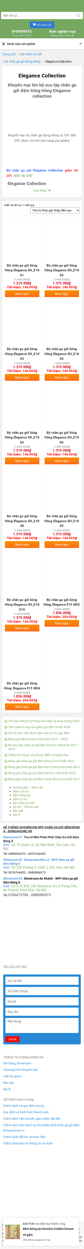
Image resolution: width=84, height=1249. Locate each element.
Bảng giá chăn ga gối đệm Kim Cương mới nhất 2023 (44, 767)
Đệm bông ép (22, 795)
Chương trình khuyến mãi (20, 1069)
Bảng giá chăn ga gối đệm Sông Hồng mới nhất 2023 (44, 779)
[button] (42, 25)
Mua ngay (22, 293)
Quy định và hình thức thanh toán (26, 1112)
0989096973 (21, 33)
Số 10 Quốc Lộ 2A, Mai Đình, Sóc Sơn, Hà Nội (39, 847)
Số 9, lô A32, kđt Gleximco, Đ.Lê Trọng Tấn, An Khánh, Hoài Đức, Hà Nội (40, 888)
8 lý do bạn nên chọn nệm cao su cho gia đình (39, 733)
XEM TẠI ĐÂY (23, 176)
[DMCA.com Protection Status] (42, 1168)
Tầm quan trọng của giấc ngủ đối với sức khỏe (39, 727)
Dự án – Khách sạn (26, 807)
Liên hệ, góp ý (12, 1076)
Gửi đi (12, 1039)
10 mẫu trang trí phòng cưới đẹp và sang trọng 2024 (43, 721)
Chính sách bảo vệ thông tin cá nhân (28, 1143)
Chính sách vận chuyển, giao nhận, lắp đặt (32, 1118)
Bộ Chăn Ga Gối (31, 54)
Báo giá (18, 810)
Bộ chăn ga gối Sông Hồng (22, 61)
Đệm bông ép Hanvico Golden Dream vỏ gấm (48, 1232)
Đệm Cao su (21, 791)
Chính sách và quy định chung (23, 1105)
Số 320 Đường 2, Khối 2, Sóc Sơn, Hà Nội (42, 867)
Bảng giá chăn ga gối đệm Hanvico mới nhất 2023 (42, 773)
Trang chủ (9, 54)
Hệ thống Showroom (17, 1063)
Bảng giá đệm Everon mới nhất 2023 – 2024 (38, 739)
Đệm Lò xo (20, 799)
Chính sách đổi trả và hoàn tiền (24, 1137)
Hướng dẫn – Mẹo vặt (28, 787)
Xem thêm (40, 190)
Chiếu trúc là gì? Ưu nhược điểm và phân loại (38, 755)
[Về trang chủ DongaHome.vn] (42, 5)
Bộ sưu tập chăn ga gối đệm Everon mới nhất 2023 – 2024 (43, 747)
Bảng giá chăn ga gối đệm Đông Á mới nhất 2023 (41, 761)
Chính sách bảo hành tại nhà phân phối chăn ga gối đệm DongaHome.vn (41, 1127)
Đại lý (16, 814)
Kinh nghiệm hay (62, 33)
